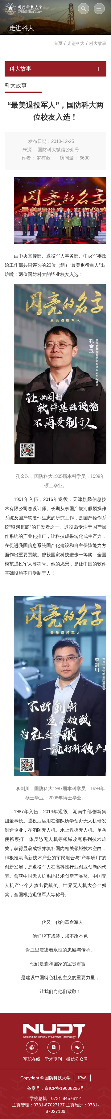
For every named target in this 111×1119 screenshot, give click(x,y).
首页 (58, 43)
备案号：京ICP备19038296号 (55, 1088)
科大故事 (97, 43)
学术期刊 (53, 1059)
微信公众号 (77, 1059)
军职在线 (31, 1059)
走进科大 (75, 43)
